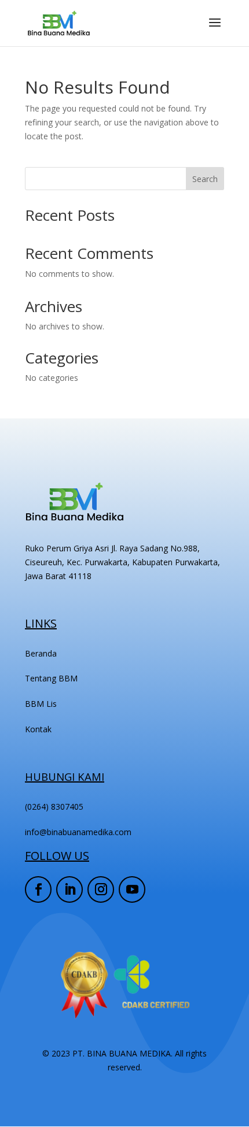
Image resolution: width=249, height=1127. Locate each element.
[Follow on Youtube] (132, 889)
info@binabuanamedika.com (78, 831)
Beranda (41, 653)
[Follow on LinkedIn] (69, 889)
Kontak (38, 729)
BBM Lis (41, 703)
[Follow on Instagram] (100, 889)
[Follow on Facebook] (38, 889)
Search (205, 178)
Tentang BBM (51, 678)
